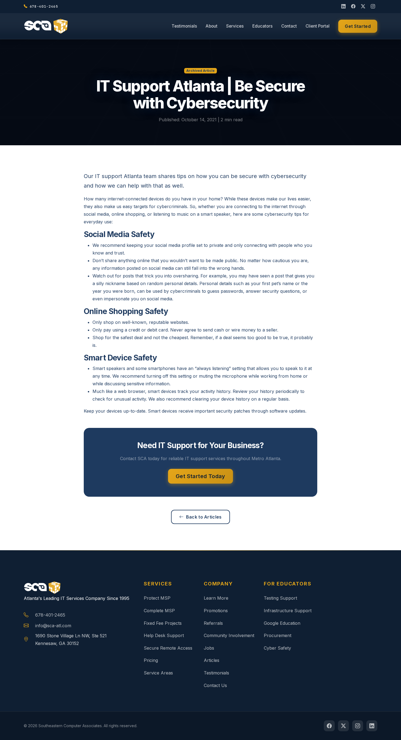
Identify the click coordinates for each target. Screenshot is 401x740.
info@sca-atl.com (53, 625)
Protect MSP (157, 598)
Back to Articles (204, 517)
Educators (262, 26)
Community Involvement (229, 635)
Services (235, 26)
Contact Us (215, 685)
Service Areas (158, 673)
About (211, 26)
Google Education (282, 623)
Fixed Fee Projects (163, 623)
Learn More (216, 598)
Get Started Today (200, 476)
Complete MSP (159, 610)
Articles (211, 660)
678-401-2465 (50, 615)
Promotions (216, 610)
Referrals (213, 623)
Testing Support (280, 598)
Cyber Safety (277, 648)
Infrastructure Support (288, 610)
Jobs (209, 648)
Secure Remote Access (168, 648)
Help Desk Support (164, 635)
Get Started (358, 26)
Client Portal (318, 26)
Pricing (151, 660)
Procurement (277, 635)
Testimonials (184, 26)
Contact (289, 26)
